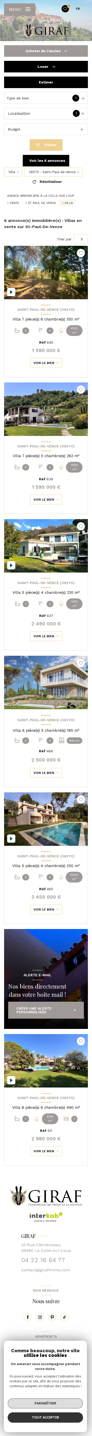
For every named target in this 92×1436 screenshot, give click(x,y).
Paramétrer (45, 1403)
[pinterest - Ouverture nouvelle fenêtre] (52, 1317)
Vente (14, 202)
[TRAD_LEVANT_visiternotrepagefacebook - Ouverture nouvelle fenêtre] (28, 1317)
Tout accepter (45, 1417)
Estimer (46, 82)
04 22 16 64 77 (43, 1260)
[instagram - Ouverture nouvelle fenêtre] (40, 1317)
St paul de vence (42, 202)
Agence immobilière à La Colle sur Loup (40, 196)
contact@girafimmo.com (45, 1270)
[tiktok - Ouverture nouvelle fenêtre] (64, 1317)
